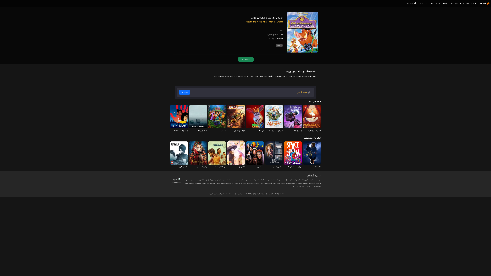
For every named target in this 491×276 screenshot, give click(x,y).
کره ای (432, 3)
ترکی (426, 3)
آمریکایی (445, 3)
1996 (268, 38)
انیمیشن (458, 3)
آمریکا (274, 38)
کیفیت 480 (184, 92)
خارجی (421, 3)
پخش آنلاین (246, 59)
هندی (438, 3)
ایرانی (451, 3)
